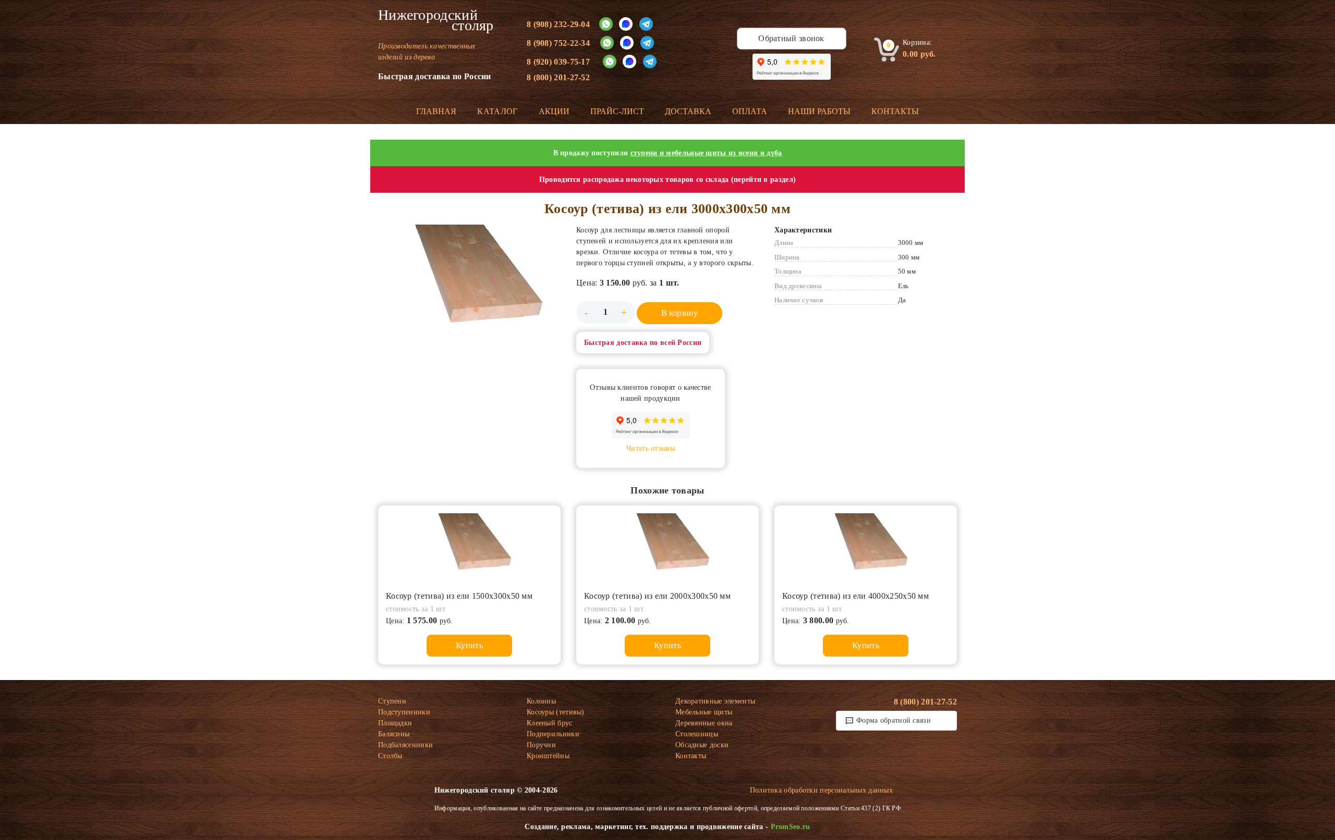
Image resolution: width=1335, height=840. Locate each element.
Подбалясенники (405, 745)
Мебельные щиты (703, 712)
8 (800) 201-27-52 (558, 77)
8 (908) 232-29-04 (558, 24)
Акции (554, 111)
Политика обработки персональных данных (821, 790)
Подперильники (553, 734)
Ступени (392, 701)
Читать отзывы (650, 448)
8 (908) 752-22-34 (558, 43)
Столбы (390, 756)
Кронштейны (548, 756)
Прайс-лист (617, 111)
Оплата (749, 111)
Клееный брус (550, 723)
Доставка (688, 111)
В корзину (679, 312)
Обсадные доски (702, 745)
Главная (436, 111)
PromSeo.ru (790, 827)
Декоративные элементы (715, 701)
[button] (469, 285)
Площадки (395, 723)
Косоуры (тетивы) (556, 712)
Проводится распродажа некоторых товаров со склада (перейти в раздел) (667, 179)
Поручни (541, 745)
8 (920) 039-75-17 (558, 61)
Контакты (895, 111)
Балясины (393, 734)
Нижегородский (436, 20)
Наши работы (819, 111)
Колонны (541, 701)
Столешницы (696, 734)
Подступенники (404, 712)
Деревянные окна (704, 723)
